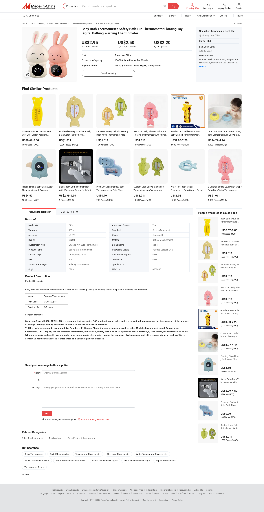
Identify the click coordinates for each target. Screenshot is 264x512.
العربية (148, 493)
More (201, 66)
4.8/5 (208, 41)
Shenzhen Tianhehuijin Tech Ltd (217, 31)
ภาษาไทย (182, 493)
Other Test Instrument (32, 438)
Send (46, 413)
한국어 (157, 493)
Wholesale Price (136, 490)
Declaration (163, 500)
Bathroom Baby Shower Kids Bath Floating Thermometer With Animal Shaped (230, 289)
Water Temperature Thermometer (152, 454)
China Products (72, 490)
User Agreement (149, 500)
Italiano (117, 493)
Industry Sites (151, 490)
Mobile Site (198, 490)
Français (92, 493)
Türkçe (191, 493)
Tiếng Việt (202, 493)
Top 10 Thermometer (166, 460)
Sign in (239, 8)
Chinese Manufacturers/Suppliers (95, 490)
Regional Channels (168, 490)
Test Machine (55, 438)
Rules (240, 15)
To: (39, 380)
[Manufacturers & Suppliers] (38, 6)
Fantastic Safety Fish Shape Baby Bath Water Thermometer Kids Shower (229, 266)
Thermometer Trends (34, 467)
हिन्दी (173, 493)
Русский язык (104, 493)
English (61, 493)
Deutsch (126, 493)
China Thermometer (33, 454)
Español (70, 493)
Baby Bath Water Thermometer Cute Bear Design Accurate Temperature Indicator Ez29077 (230, 220)
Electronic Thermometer (118, 454)
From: (37, 372)
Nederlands (138, 493)
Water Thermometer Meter (36, 460)
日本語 (165, 493)
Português (81, 493)
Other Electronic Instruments (81, 438)
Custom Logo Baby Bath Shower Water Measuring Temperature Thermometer (229, 427)
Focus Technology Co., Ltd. (112, 500)
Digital (72, 239)
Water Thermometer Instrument (71, 460)
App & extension (204, 15)
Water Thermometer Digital (104, 460)
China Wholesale (120, 490)
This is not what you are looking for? (59, 419)
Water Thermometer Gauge (137, 460)
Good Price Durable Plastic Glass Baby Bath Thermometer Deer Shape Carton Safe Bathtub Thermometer (230, 312)
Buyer (172, 15)
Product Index (185, 490)
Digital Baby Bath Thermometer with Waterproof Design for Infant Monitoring (230, 381)
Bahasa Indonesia (216, 493)
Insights (209, 490)
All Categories (32, 15)
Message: (35, 387)
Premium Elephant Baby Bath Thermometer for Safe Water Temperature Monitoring (229, 404)
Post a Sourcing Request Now (93, 419)
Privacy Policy (177, 500)
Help (187, 15)
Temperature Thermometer (88, 454)
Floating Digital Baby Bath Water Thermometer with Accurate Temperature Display (229, 358)
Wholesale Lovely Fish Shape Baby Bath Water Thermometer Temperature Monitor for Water (230, 243)
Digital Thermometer (59, 454)
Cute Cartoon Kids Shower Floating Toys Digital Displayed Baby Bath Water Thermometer (230, 335)
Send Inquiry (108, 73)
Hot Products (57, 490)
